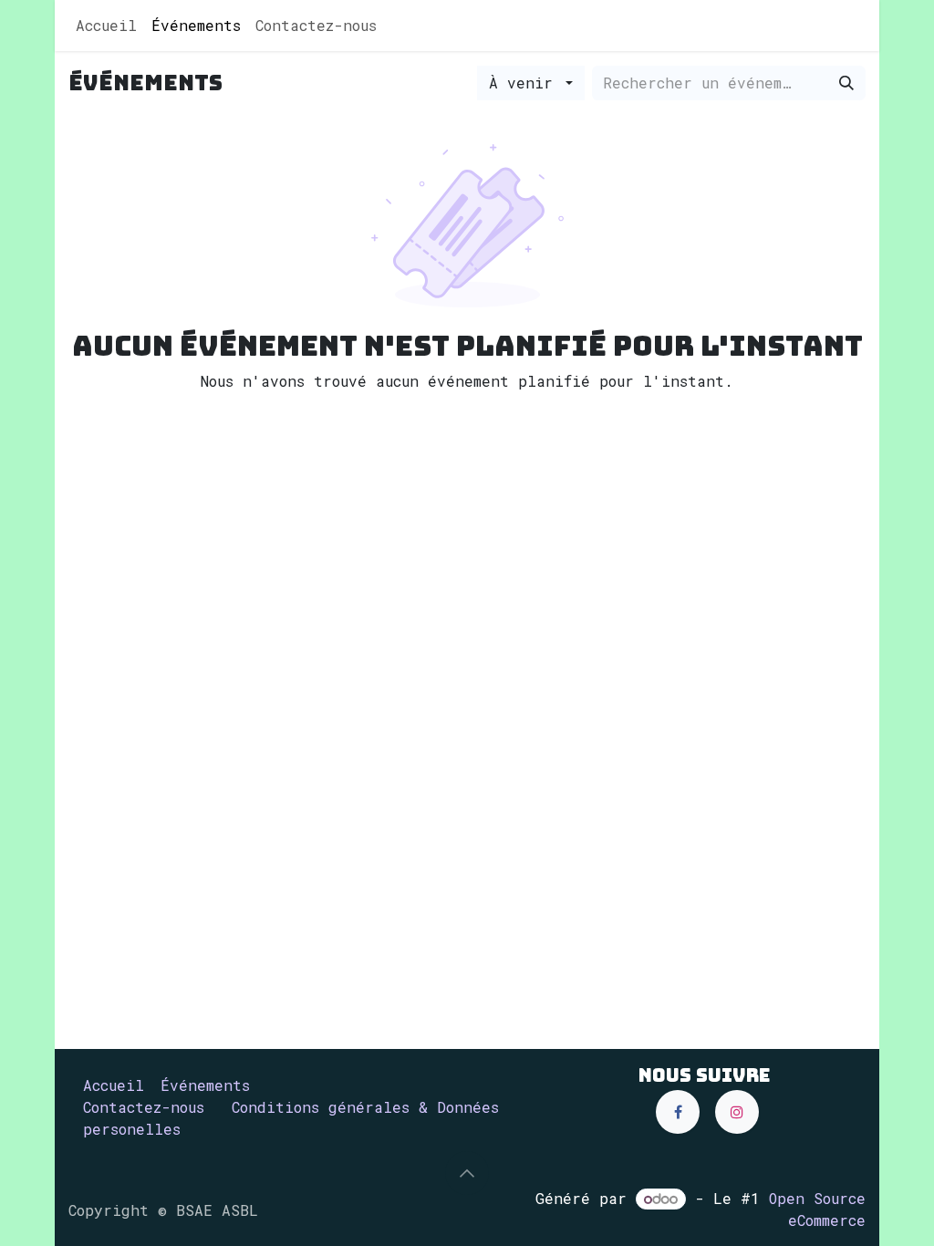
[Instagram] (737, 1112)
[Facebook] (678, 1112)
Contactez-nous (143, 1106)
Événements (205, 1085)
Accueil (113, 1085)
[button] (467, 1173)
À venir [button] (525, 82)
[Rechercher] (846, 83)
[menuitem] (106, 25)
